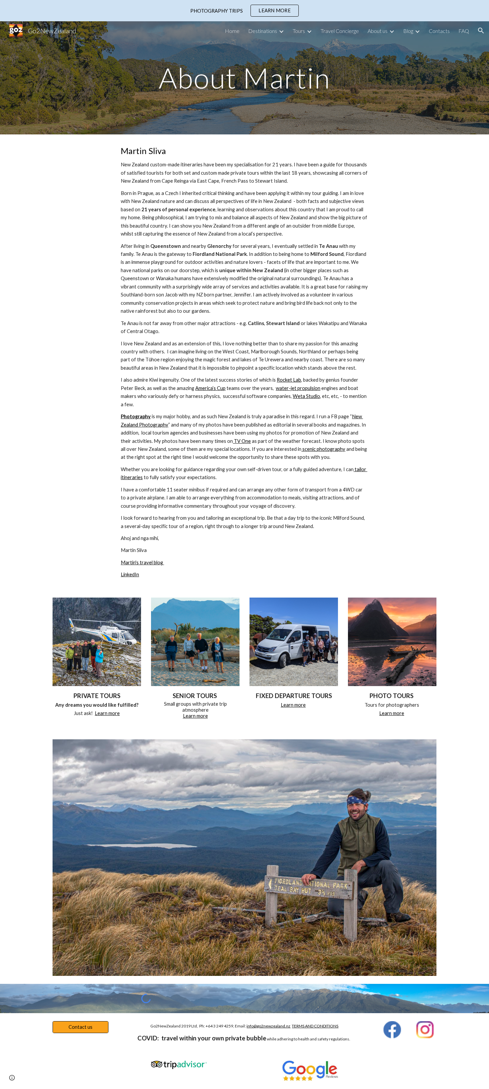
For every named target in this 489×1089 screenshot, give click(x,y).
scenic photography (323, 449)
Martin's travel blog (142, 562)
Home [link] (232, 31)
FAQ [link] (463, 31)
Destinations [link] (262, 31)
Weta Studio (306, 396)
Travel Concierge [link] (340, 31)
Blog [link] (408, 31)
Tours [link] (299, 31)
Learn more (107, 713)
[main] (244, 77)
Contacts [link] (439, 31)
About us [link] (378, 31)
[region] (244, 10)
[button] (481, 31)
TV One (242, 441)
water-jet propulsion (298, 388)
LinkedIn (130, 574)
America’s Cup (210, 388)
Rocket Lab (289, 380)
